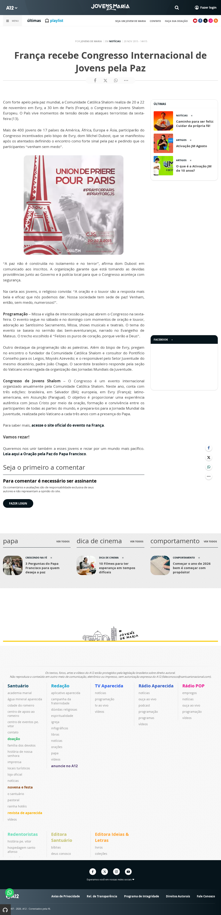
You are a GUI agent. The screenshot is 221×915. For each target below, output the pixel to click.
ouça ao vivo (147, 699)
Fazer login (18, 503)
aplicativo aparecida (65, 693)
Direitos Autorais (178, 896)
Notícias (115, 41)
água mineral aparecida (25, 699)
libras (55, 734)
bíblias (56, 847)
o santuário (16, 794)
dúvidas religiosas (64, 709)
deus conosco (61, 854)
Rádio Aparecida (156, 686)
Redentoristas (23, 834)
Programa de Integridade (141, 896)
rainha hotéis (17, 806)
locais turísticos (19, 768)
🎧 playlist (54, 20)
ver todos (62, 541)
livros (99, 847)
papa (54, 753)
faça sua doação (176, 21)
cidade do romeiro (21, 705)
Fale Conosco (206, 896)
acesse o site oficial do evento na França (68, 425)
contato (155, 21)
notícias (13, 781)
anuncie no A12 (64, 766)
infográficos (59, 728)
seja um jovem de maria (130, 21)
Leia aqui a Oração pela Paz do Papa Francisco (44, 453)
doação (14, 738)
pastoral (13, 800)
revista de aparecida (25, 812)
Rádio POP (193, 686)
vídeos (12, 819)
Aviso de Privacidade (65, 896)
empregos (189, 693)
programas (146, 718)
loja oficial (15, 774)
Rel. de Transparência (102, 896)
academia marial (20, 693)
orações (56, 747)
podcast (144, 705)
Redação (60, 686)
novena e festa (20, 787)
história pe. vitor (19, 841)
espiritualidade (62, 716)
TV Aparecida (109, 686)
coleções (101, 854)
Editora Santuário (61, 837)
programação (104, 699)
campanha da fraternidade (61, 701)
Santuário (18, 686)
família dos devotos (22, 745)
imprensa (14, 762)
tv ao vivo (101, 705)
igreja (55, 722)
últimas (34, 20)
